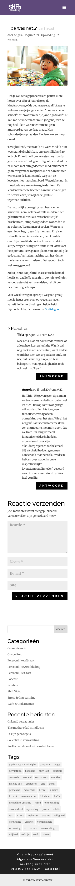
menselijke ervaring (20, 802)
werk (36, 834)
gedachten (31, 783)
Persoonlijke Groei (19, 673)
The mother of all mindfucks (26, 727)
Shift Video (14, 691)
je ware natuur (29, 796)
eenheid (27, 777)
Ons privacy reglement (35, 854)
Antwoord (51, 376)
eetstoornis (41, 777)
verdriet (29, 821)
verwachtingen (49, 828)
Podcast (13, 679)
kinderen (45, 796)
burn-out (44, 770)
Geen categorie (17, 648)
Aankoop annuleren (35, 864)
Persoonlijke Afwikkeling (24, 667)
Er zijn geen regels (19, 734)
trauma (46, 815)
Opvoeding (48, 35)
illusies (54, 790)
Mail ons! (52, 868)
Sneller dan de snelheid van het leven (31, 746)
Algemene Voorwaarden (35, 859)
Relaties (13, 685)
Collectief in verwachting (23, 740)
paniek (45, 809)
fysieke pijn (15, 783)
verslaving (15, 828)
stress (20, 815)
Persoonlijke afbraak (21, 660)
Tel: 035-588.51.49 (25, 868)
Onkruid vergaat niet (21, 721)
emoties (55, 777)
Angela (18, 35)
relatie (56, 809)
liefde (57, 796)
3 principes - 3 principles (23, 764)
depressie (14, 777)
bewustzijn (15, 770)
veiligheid (59, 815)
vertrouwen (30, 828)
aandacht (45, 764)
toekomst (33, 815)
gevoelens (14, 790)
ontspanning (51, 802)
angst (57, 764)
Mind (38, 802)
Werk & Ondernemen (21, 703)
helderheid (29, 790)
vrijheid (13, 834)
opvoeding (32, 809)
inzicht (13, 796)
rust (11, 815)
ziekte (45, 834)
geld (43, 783)
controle (57, 770)
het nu (42, 790)
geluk (52, 783)
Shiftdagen (52, 309)
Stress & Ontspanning (21, 697)
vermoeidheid (44, 821)
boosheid (30, 770)
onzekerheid (16, 809)
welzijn (25, 834)
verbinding (15, 821)
